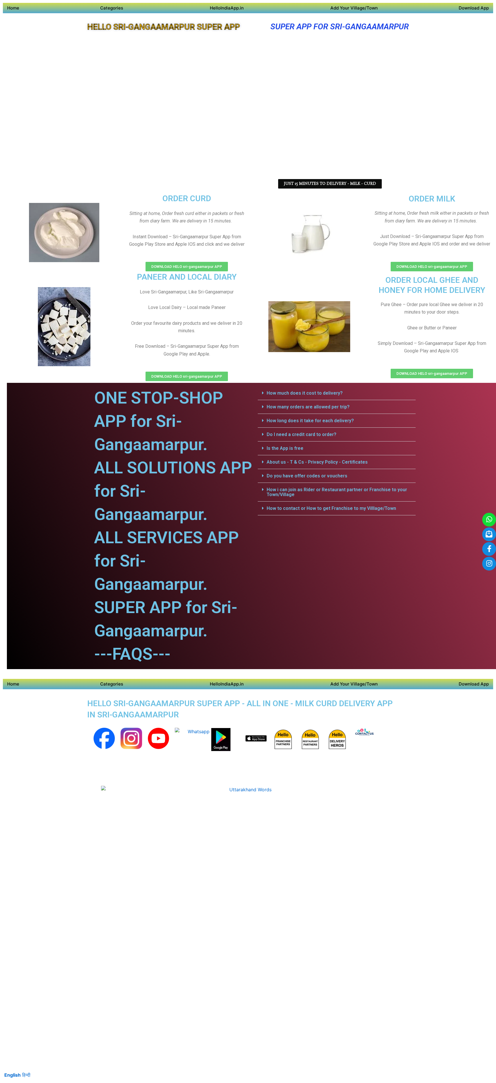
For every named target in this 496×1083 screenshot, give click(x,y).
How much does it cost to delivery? (305, 393)
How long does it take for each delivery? (310, 420)
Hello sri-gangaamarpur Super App (163, 27)
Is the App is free (285, 448)
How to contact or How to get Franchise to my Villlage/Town (331, 508)
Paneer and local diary (187, 277)
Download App (474, 8)
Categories (111, 8)
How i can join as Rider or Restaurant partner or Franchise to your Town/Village (337, 492)
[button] (337, 393)
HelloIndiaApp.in (227, 8)
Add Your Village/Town (354, 8)
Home (13, 8)
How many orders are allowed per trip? (308, 407)
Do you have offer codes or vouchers (307, 476)
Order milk (432, 198)
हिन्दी (26, 1075)
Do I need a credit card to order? (301, 434)
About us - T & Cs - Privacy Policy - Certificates (317, 462)
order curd (186, 198)
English (12, 1075)
